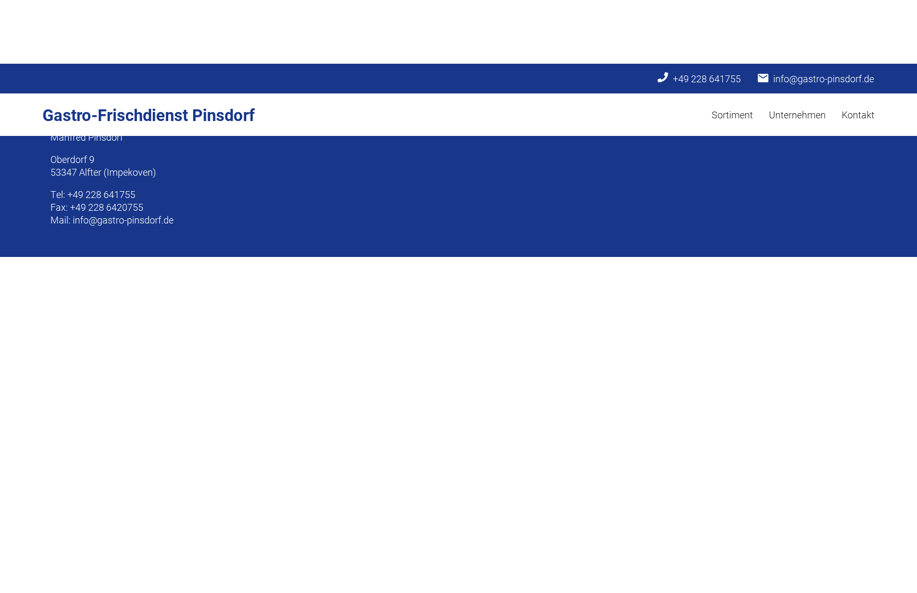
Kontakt (858, 114)
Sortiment (732, 114)
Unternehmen (797, 114)
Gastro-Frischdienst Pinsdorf (148, 114)
